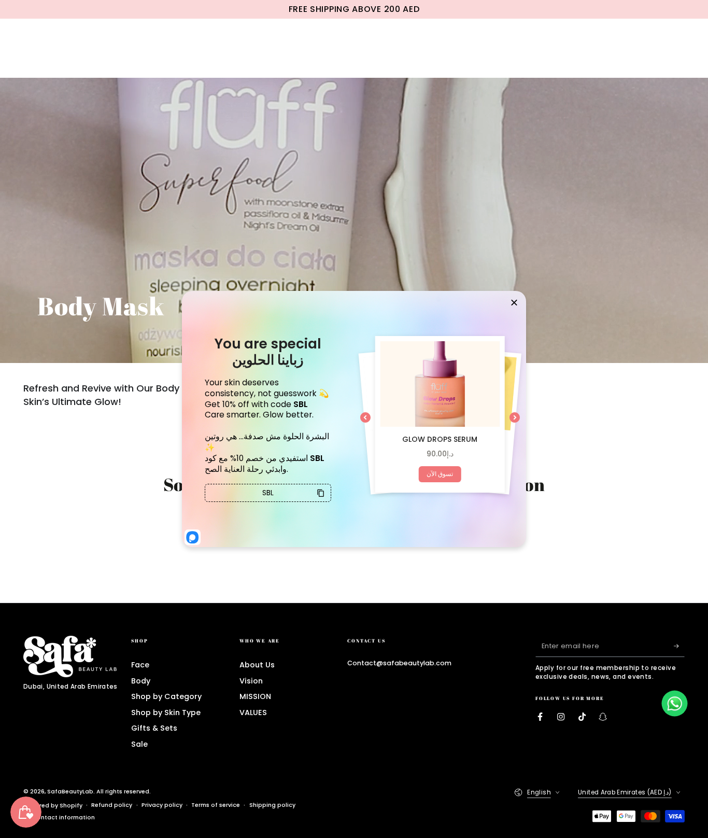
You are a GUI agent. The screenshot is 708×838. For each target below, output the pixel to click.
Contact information (63, 817)
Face (140, 665)
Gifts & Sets (154, 728)
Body (140, 681)
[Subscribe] (679, 646)
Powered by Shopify (52, 805)
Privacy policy (161, 805)
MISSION (255, 696)
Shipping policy (272, 805)
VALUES (253, 712)
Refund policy (111, 805)
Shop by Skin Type (166, 712)
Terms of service (215, 805)
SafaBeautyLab (70, 791)
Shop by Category (166, 696)
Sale (139, 744)
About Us (257, 665)
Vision (251, 681)
